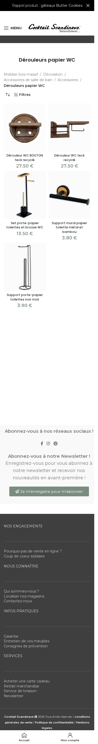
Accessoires (68, 80)
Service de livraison (20, 691)
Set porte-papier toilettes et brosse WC (24, 225)
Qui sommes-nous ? (21, 591)
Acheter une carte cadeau (27, 681)
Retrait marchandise (21, 686)
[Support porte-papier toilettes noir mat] (25, 267)
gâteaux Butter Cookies (61, 5)
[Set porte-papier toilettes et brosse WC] (25, 195)
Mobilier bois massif (21, 74)
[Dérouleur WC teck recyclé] (69, 127)
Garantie (11, 636)
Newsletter (13, 696)
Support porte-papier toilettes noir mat (25, 297)
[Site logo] (54, 28)
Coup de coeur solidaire (24, 556)
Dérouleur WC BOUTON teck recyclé (25, 157)
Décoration (53, 74)
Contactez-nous (18, 601)
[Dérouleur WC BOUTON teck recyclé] (25, 127)
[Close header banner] (88, 5)
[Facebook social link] (42, 444)
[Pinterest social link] (55, 444)
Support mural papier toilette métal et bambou (69, 227)
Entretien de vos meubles (26, 641)
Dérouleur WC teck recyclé (69, 157)
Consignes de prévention (26, 646)
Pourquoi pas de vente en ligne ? (33, 551)
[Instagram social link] (48, 444)
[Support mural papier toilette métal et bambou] (69, 195)
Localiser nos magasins (24, 596)
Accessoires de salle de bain (28, 80)
